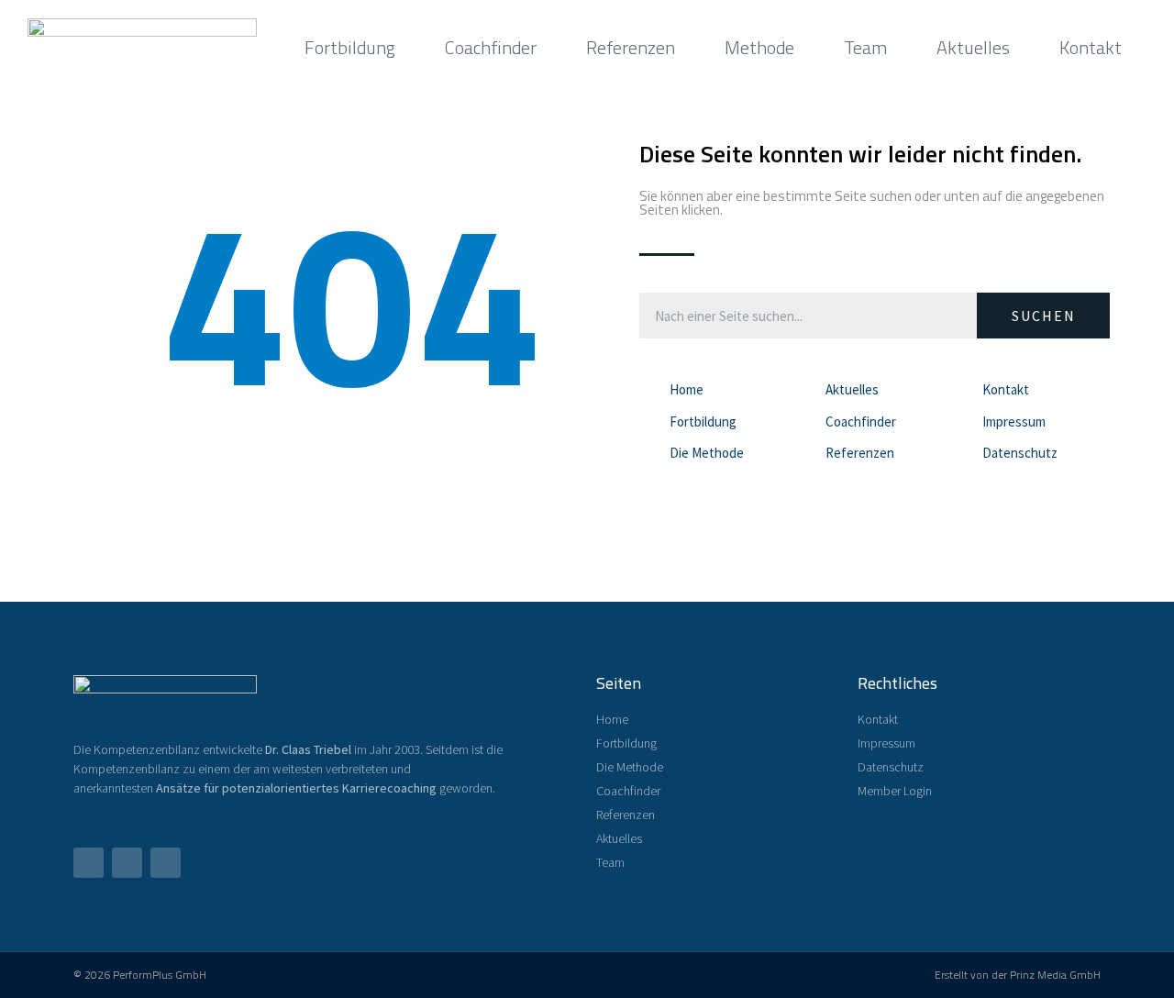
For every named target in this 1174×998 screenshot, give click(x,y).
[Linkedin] (165, 863)
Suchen (1044, 315)
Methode (759, 47)
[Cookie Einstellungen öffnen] (40, 973)
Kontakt (1090, 47)
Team (865, 47)
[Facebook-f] (88, 863)
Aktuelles (973, 47)
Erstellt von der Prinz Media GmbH (1018, 974)
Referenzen (630, 47)
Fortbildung (350, 47)
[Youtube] (127, 863)
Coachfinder (491, 47)
